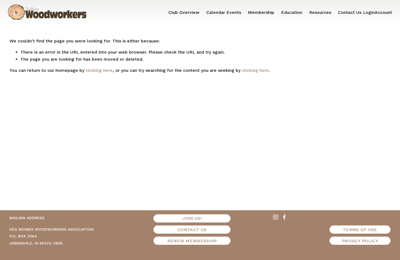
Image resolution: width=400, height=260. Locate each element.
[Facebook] (284, 217)
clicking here (99, 70)
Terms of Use (360, 229)
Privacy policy (360, 240)
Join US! (192, 218)
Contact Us (349, 12)
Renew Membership (192, 240)
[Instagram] (275, 217)
